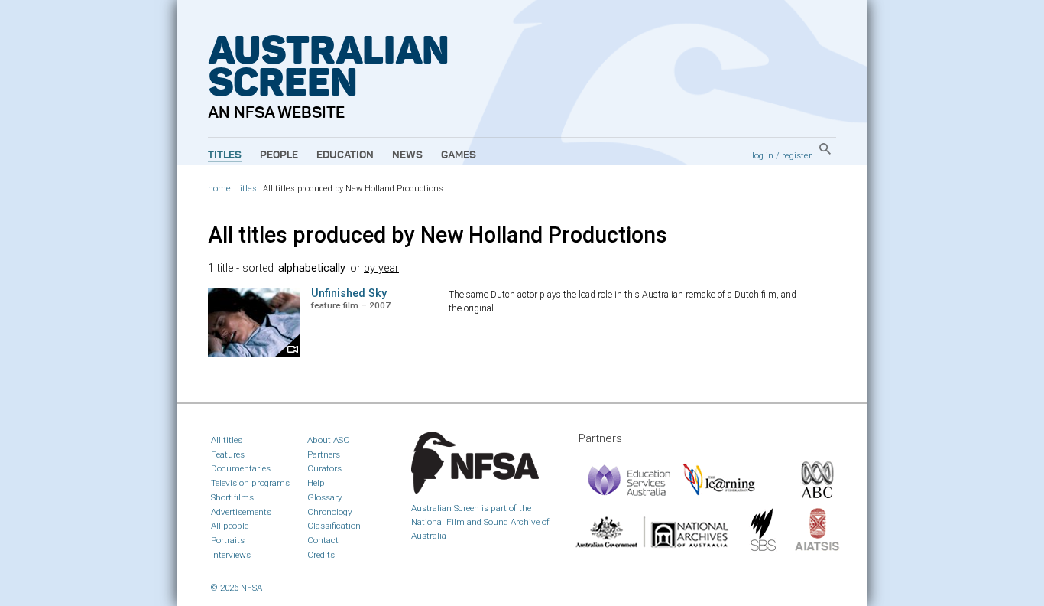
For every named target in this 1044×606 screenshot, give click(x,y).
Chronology (329, 512)
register (797, 155)
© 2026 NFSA (236, 587)
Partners (323, 454)
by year (381, 268)
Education (345, 155)
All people (229, 525)
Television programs (250, 482)
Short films (232, 497)
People (279, 155)
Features (228, 454)
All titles (226, 440)
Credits (321, 554)
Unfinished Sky (349, 293)
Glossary (324, 497)
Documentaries (241, 468)
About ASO (328, 440)
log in (762, 155)
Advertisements (241, 512)
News (407, 155)
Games (458, 155)
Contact (323, 540)
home (219, 189)
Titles (225, 155)
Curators (324, 468)
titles (247, 189)
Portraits (228, 540)
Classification (334, 525)
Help (316, 482)
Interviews (231, 554)
